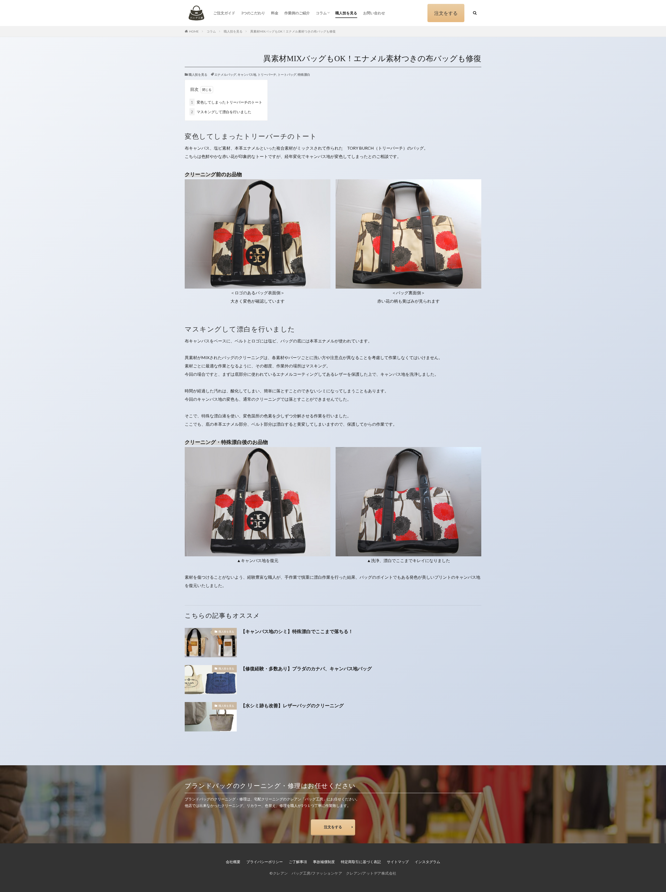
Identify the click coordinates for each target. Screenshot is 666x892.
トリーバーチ (267, 75)
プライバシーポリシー (264, 861)
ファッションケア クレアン (336, 873)
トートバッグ (287, 75)
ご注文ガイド (224, 13)
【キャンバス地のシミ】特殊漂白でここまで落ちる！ (297, 631)
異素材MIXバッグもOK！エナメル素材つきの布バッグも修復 (293, 31)
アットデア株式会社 (379, 873)
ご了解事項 (298, 861)
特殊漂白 (304, 75)
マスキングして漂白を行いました (221, 112)
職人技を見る (346, 13)
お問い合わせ (374, 13)
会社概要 (233, 861)
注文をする (446, 13)
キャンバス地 (247, 75)
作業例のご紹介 (297, 13)
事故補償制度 (324, 861)
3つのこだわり (253, 13)
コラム (321, 13)
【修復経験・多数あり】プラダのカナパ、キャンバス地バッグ (306, 668)
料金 (274, 13)
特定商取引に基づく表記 (361, 861)
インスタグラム (427, 861)
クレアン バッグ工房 (292, 873)
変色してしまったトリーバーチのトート (226, 102)
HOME (194, 31)
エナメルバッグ (225, 75)
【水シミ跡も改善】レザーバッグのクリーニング (292, 705)
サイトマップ (398, 861)
